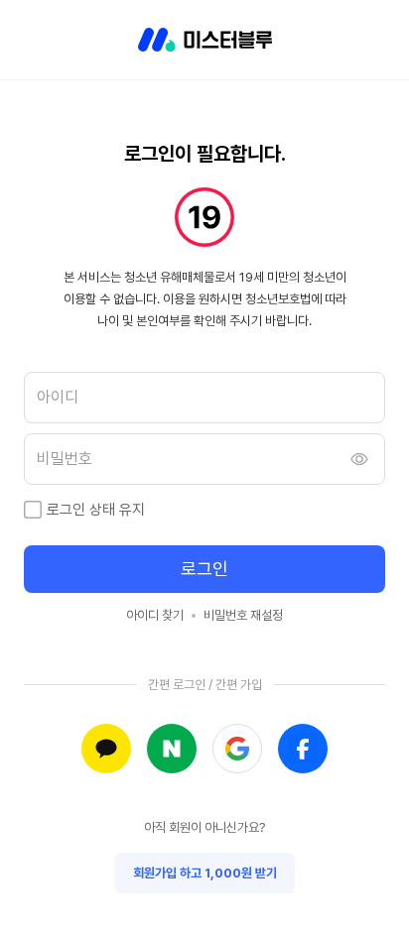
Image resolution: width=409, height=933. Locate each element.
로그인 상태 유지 (96, 510)
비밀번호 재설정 (243, 615)
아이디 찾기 (155, 615)
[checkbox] (33, 510)
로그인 (204, 568)
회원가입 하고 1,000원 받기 (205, 873)
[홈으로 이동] (205, 39)
